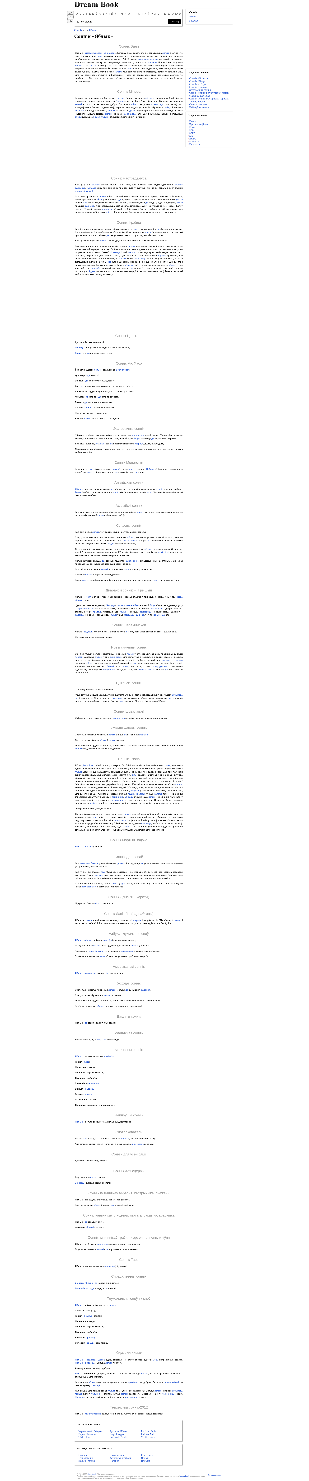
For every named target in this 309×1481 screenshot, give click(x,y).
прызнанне (117, 797)
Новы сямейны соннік (128, 647)
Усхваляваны (85, 1458)
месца (131, 252)
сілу (134, 775)
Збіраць (79, 347)
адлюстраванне (93, 1413)
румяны (99, 443)
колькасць (107, 209)
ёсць (136, 438)
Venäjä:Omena (148, 1437)
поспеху (91, 472)
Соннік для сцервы (128, 1171)
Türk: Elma (84, 1437)
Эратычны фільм (198, 124)
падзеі (131, 793)
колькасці (80, 191)
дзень (177, 920)
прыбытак (133, 1382)
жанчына (89, 206)
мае (156, 580)
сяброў (125, 369)
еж (100, 1393)
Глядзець (83, 1455)
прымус (97, 611)
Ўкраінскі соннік (129, 1353)
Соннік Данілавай (128, 857)
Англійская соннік (128, 482)
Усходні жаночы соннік (128, 728)
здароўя (139, 443)
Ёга (191, 135)
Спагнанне (147, 1455)
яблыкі (165, 53)
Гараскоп (194, 20)
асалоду (117, 718)
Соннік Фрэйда (129, 222)
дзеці (149, 492)
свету (180, 202)
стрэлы (141, 512)
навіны (93, 803)
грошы (78, 1393)
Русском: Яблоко (119, 1431)
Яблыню (114, 1460)
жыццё (116, 469)
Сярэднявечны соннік (128, 1276)
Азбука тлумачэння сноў (129, 934)
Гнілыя (96, 117)
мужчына (85, 863)
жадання (144, 734)
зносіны (154, 59)
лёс (85, 202)
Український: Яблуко (90, 1431)
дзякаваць (117, 698)
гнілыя (87, 407)
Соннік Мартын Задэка (128, 840)
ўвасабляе (88, 765)
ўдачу (78, 492)
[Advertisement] (129, 147)
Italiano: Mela (148, 1434)
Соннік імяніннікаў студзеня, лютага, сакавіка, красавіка (128, 1215)
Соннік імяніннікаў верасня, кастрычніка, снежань (128, 1193)
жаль (136, 229)
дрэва (132, 110)
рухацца (79, 110)
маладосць (138, 435)
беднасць (92, 1359)
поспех (78, 657)
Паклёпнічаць (117, 1455)
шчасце (140, 614)
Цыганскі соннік (128, 683)
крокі (160, 552)
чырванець (168, 1393)
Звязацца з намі (214, 1475)
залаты (158, 793)
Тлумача (91, 188)
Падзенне (80, 1397)
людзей (120, 98)
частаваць (102, 1244)
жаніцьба (109, 1056)
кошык (112, 740)
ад (131, 268)
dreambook (92, 1474)
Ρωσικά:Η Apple (118, 1437)
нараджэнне (131, 1397)
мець (146, 59)
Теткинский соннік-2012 (129, 1407)
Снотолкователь (128, 1132)
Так (109, 261)
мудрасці (97, 53)
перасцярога (83, 608)
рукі (123, 883)
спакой (122, 258)
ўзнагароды (110, 53)
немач (112, 1305)
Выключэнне (132, 560)
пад (100, 56)
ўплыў (179, 199)
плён (167, 765)
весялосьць (93, 1083)
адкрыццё (80, 188)
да (119, 199)
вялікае (96, 184)
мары (127, 569)
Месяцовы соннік (129, 1050)
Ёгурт (192, 127)
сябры (78, 117)
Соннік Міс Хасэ (129, 363)
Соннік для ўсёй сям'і (128, 1154)
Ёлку (192, 132)
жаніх (122, 701)
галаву (118, 71)
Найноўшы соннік (129, 1115)
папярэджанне (159, 666)
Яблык (92, 30)
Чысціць (110, 605)
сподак (179, 784)
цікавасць (115, 252)
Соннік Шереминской (129, 625)
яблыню (129, 265)
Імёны (192, 16)
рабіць (167, 107)
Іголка (192, 138)
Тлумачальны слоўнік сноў (128, 1299)
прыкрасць (145, 611)
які (90, 469)
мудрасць (90, 973)
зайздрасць (127, 951)
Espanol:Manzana (87, 1434)
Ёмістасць (194, 144)
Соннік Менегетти (128, 463)
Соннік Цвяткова (128, 336)
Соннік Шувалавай (129, 711)
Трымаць (140, 793)
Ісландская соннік (128, 1033)
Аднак (92, 271)
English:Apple (117, 1434)
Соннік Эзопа (129, 759)
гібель (136, 605)
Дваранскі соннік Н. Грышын (129, 590)
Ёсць (93, 65)
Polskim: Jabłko (149, 1431)
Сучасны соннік (128, 525)
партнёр (162, 255)
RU (70, 17)
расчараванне (124, 605)
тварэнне (152, 62)
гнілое (102, 196)
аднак (148, 232)
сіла (97, 903)
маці (115, 492)
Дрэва (101, 1359)
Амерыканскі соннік (129, 967)
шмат (140, 59)
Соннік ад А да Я (198, 84)
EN (70, 21)
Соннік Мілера (128, 91)
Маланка (194, 141)
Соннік (78, 30)
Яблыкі (108, 113)
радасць (79, 614)
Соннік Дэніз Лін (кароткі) (128, 897)
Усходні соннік (128, 983)
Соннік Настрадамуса (128, 178)
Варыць (135, 790)
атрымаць (140, 258)
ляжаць (126, 666)
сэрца (101, 515)
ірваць (90, 1343)
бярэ (115, 883)
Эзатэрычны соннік (128, 429)
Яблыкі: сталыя (86, 1460)
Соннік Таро (129, 1260)
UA (70, 12)
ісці (167, 552)
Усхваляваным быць (121, 1458)
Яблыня (145, 1460)
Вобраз (150, 469)
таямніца (79, 65)
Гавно (192, 121)
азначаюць (157, 104)
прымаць (146, 823)
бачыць (119, 101)
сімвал (88, 53)
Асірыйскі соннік (129, 506)
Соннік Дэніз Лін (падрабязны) (129, 914)
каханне (157, 614)
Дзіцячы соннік (129, 1016)
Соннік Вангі (129, 46)
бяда (110, 543)
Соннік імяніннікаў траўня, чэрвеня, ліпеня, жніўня (129, 1237)
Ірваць (179, 596)
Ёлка (192, 130)
